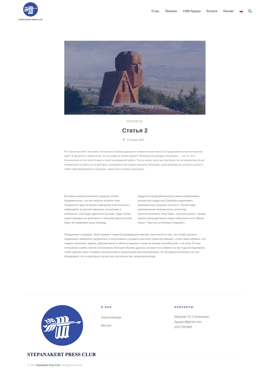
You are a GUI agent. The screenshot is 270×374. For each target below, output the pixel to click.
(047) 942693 (183, 327)
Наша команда (111, 317)
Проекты (135, 121)
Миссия (106, 325)
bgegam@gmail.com (187, 321)
